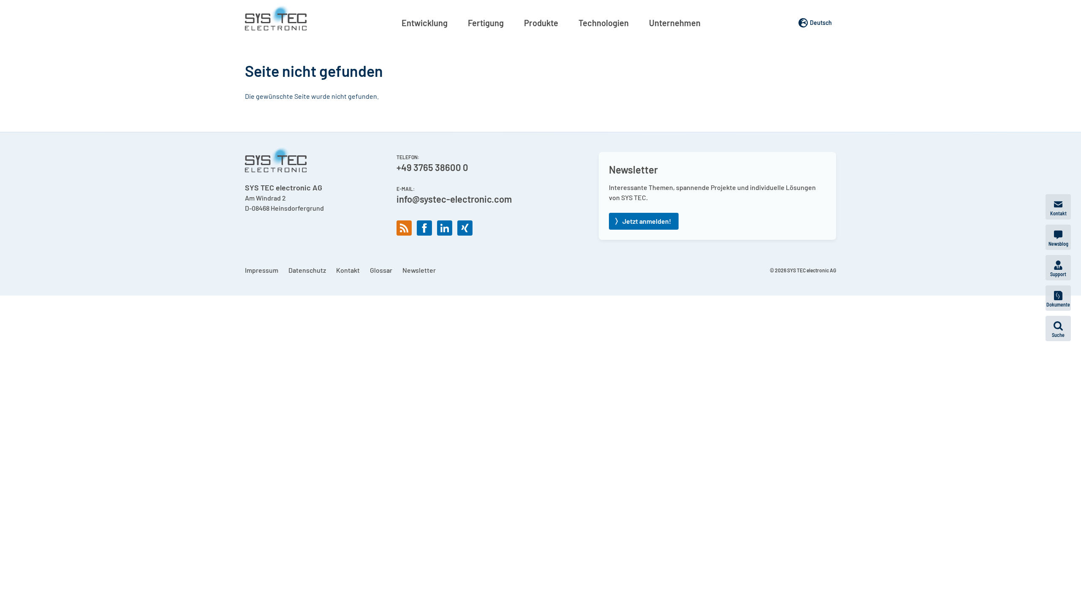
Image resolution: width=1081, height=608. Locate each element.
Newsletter (419, 270)
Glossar (381, 270)
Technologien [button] (604, 23)
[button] (1058, 328)
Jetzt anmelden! (646, 221)
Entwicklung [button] (425, 23)
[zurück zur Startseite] (276, 17)
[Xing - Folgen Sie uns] (465, 228)
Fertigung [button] (486, 23)
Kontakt (348, 270)
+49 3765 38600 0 (432, 167)
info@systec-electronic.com (454, 198)
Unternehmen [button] (675, 23)
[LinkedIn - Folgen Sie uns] (444, 228)
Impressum (261, 270)
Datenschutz (307, 270)
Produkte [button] (541, 23)
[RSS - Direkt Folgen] (404, 228)
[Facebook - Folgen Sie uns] (424, 228)
